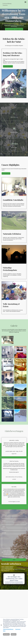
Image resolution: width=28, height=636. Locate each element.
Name (3, 514)
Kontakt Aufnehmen (8, 66)
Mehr (4, 631)
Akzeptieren (6, 634)
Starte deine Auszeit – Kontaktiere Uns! (14, 29)
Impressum (17, 629)
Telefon (4, 520)
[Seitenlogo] (7, 7)
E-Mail (3, 526)
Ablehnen (13, 634)
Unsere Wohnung (6, 173)
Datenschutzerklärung (8, 629)
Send (14, 559)
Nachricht (4, 532)
